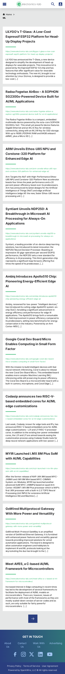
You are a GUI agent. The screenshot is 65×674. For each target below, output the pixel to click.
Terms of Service (31, 666)
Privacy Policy (14, 666)
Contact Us (22, 645)
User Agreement (50, 666)
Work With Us (39, 645)
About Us (7, 645)
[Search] (53, 4)
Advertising (55, 643)
